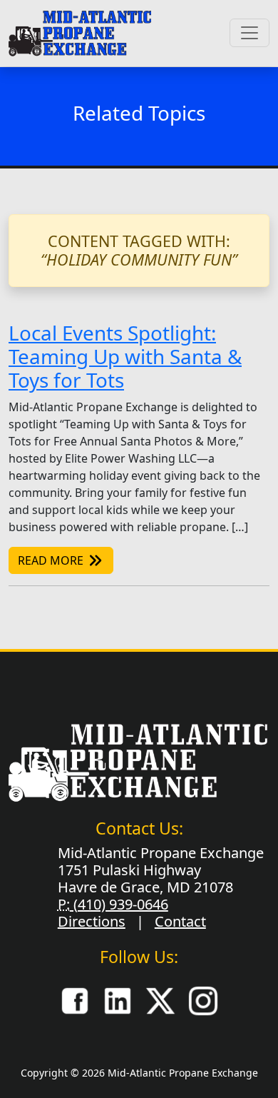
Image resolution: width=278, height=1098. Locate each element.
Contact (180, 921)
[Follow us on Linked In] (118, 1000)
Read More (52, 560)
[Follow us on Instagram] (203, 1000)
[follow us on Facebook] (75, 1000)
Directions (91, 921)
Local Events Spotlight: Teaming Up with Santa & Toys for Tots (125, 356)
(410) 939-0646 (119, 904)
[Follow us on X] (160, 1000)
